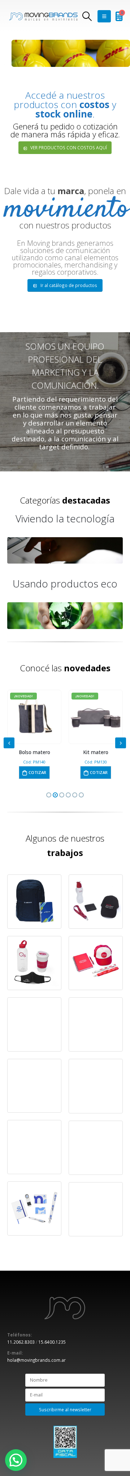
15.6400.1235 (52, 1342)
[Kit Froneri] (96, 1209)
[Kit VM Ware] (34, 963)
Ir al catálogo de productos (68, 285)
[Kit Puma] (96, 1148)
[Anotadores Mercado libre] (34, 1086)
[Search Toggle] (86, 16)
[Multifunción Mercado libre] (34, 1147)
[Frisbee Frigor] (34, 1024)
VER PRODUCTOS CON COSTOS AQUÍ (68, 147)
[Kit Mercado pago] (34, 1208)
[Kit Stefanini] (34, 901)
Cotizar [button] (37, 772)
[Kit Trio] (96, 963)
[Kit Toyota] (96, 901)
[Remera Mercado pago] (96, 1024)
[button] (49, 795)
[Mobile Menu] (104, 16)
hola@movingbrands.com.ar (36, 1360)
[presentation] (9, 742)
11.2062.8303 (21, 1342)
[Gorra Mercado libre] (96, 1086)
